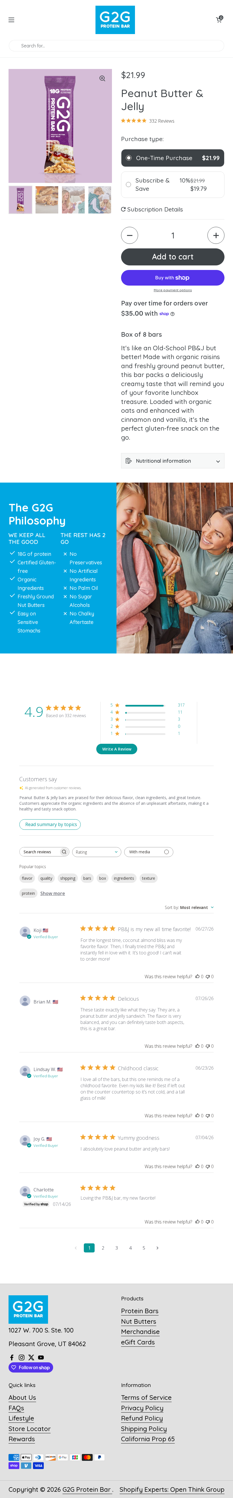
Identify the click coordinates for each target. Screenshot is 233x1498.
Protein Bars (140, 1311)
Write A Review (116, 749)
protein (28, 893)
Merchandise (140, 1331)
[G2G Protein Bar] (115, 20)
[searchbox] (39, 851)
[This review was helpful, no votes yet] (197, 976)
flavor (27, 878)
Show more (52, 893)
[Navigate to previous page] (75, 1247)
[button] (218, 20)
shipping (67, 878)
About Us (22, 1397)
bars (87, 878)
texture (148, 878)
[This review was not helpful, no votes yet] (208, 976)
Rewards (22, 1439)
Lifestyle (21, 1418)
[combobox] (96, 852)
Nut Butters (138, 1321)
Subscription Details (154, 209)
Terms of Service (146, 1397)
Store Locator (30, 1428)
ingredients (124, 878)
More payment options (173, 290)
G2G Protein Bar (87, 1489)
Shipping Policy (144, 1428)
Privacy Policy (142, 1408)
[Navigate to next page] (157, 1247)
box (102, 878)
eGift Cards (138, 1342)
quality (46, 878)
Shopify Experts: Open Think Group (172, 1489)
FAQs (16, 1408)
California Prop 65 (148, 1439)
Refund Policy (142, 1418)
